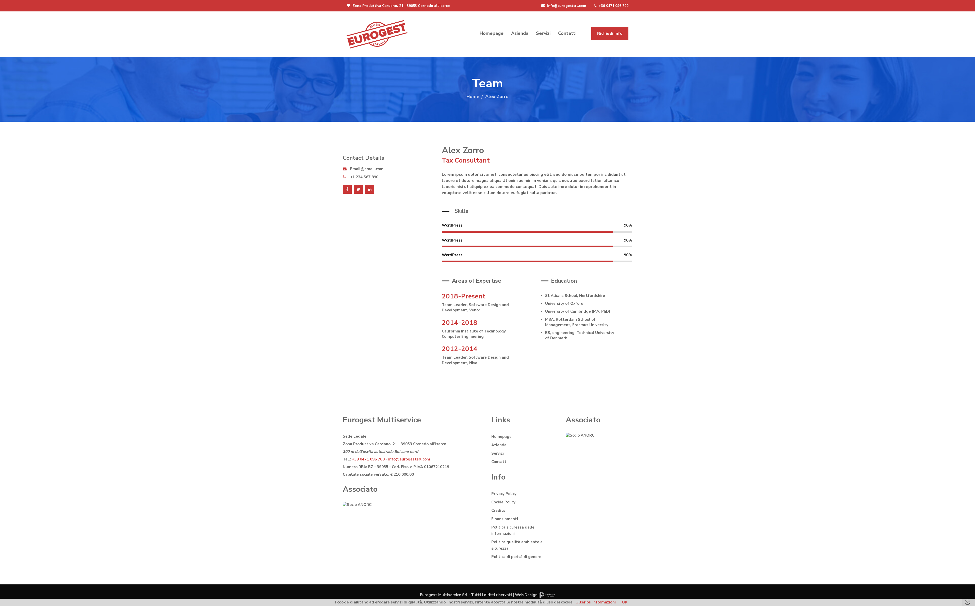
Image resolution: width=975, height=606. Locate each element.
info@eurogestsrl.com (566, 5)
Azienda (519, 33)
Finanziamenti (504, 518)
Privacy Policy (503, 493)
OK (624, 602)
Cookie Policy (503, 502)
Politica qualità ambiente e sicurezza (517, 545)
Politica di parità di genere (516, 556)
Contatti (567, 33)
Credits (498, 510)
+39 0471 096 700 (613, 5)
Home (472, 96)
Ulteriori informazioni (596, 602)
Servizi (543, 33)
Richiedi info (610, 33)
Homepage (491, 33)
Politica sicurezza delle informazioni (512, 530)
